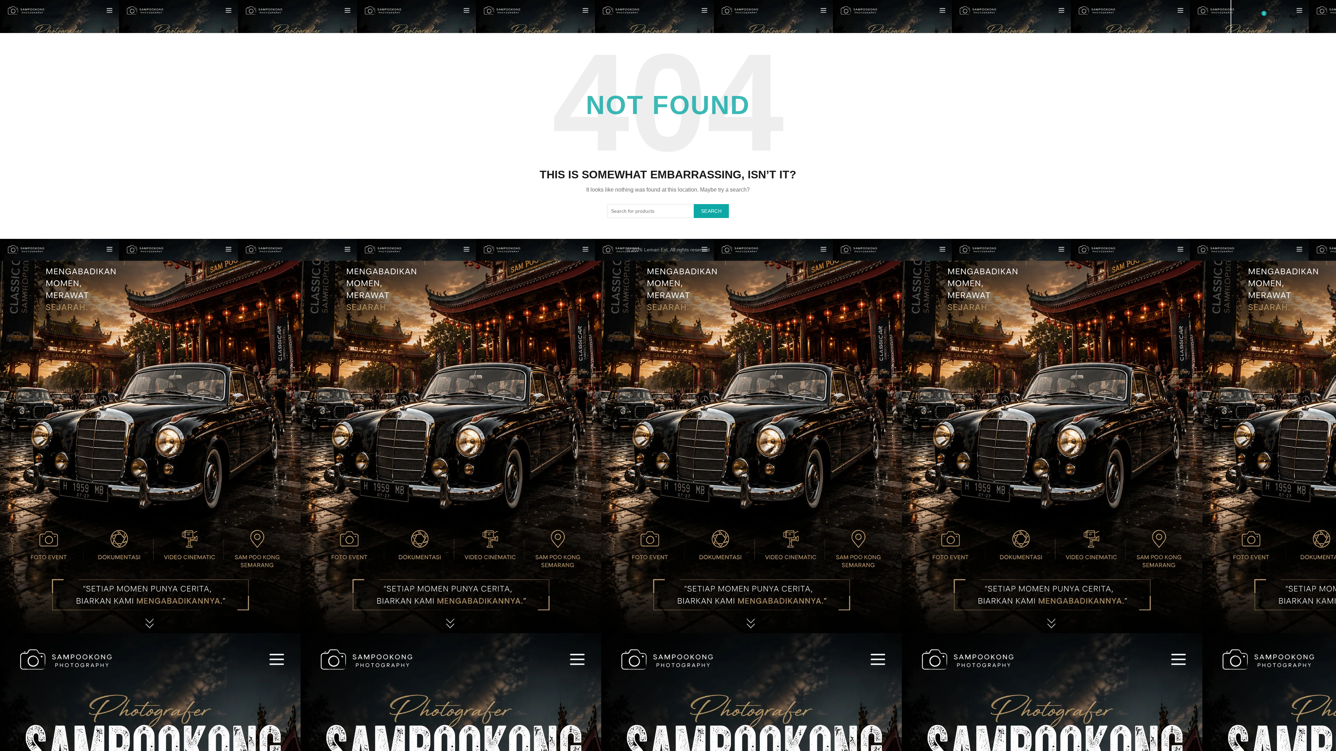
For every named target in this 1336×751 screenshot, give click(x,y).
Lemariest (52, 16)
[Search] (1245, 16)
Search (711, 211)
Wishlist (1264, 13)
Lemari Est (656, 249)
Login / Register (1202, 16)
